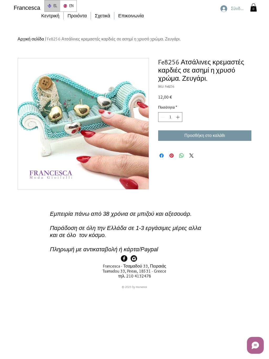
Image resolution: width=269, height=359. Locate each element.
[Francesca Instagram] (134, 258)
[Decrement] (162, 117)
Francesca (27, 7)
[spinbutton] (170, 117)
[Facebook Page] (124, 258)
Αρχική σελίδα (31, 39)
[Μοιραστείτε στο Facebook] (161, 155)
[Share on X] (191, 155)
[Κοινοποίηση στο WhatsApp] (181, 155)
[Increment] (178, 117)
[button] (253, 7)
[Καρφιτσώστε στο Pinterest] (171, 155)
